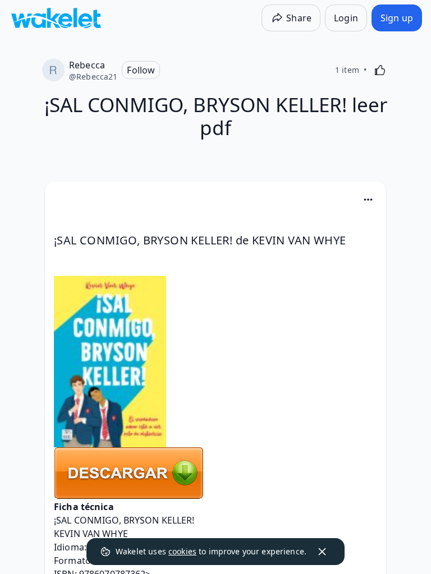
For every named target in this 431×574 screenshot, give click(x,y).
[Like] (380, 70)
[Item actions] (368, 200)
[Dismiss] (322, 552)
